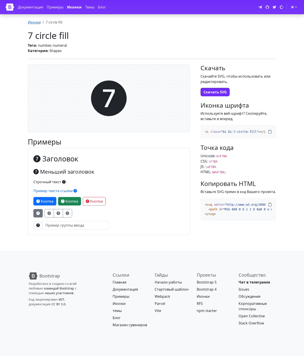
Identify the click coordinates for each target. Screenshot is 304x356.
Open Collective (252, 316)
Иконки (74, 7)
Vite (158, 310)
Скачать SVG (215, 92)
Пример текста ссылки (53, 190)
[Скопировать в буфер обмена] (269, 132)
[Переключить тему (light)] (294, 7)
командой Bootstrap (59, 288)
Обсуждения (249, 296)
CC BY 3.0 (58, 304)
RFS (200, 303)
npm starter (207, 310)
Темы (89, 7)
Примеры (55, 7)
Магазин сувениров (130, 324)
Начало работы (168, 282)
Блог (102, 7)
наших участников (59, 293)
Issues (244, 289)
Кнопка (46, 201)
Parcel (160, 303)
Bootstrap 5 (207, 282)
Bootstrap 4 (207, 289)
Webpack (162, 296)
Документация (30, 7)
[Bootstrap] (9, 7)
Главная (119, 282)
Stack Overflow (251, 323)
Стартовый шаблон (171, 289)
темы (117, 310)
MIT (61, 299)
